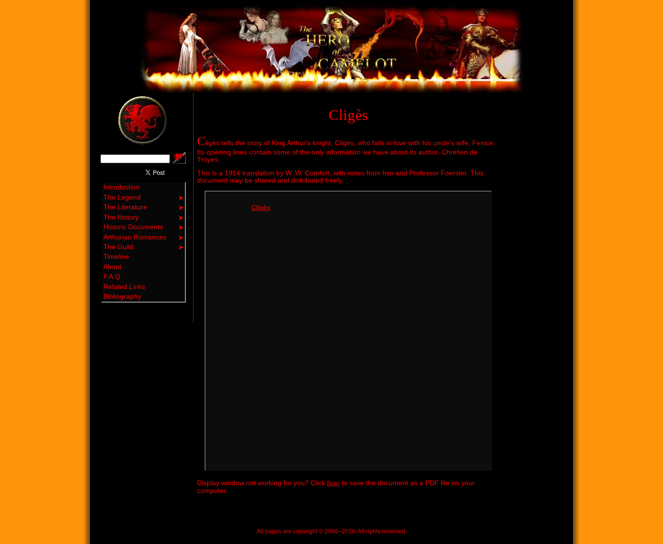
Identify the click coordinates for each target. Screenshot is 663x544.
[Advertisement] (532, 238)
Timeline (116, 256)
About (112, 267)
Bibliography (122, 296)
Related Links (124, 286)
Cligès (260, 207)
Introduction (121, 187)
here (333, 482)
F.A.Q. (112, 276)
